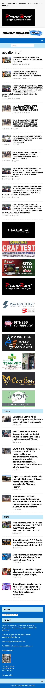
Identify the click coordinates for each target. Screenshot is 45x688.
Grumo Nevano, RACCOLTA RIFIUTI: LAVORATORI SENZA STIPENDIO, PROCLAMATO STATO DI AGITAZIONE (25, 108)
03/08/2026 (17, 548)
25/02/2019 (17, 112)
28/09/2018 (7, 179)
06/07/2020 (17, 78)
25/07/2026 (17, 563)
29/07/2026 (17, 442)
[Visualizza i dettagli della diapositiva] (18, 17)
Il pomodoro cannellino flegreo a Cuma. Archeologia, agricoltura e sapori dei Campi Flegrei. (28, 572)
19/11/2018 (7, 129)
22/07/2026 (17, 597)
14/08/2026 (17, 425)
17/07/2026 (17, 490)
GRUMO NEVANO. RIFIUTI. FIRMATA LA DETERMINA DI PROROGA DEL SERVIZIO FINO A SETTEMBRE (27, 60)
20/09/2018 (7, 215)
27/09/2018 (7, 197)
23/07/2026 (17, 577)
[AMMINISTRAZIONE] (6, 60)
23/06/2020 (7, 98)
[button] (42, 40)
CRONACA (7, 411)
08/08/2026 (17, 533)
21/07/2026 (17, 470)
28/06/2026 (17, 510)
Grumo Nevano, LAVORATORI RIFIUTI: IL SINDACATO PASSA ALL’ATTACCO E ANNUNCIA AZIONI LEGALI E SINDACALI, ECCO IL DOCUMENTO (26, 155)
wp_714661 (27, 64)
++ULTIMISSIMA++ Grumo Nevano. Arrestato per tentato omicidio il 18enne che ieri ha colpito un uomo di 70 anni (26, 435)
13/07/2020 (17, 64)
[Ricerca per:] (22, 45)
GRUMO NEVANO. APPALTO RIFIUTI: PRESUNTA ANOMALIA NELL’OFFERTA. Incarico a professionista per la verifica (27, 74)
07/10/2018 (7, 161)
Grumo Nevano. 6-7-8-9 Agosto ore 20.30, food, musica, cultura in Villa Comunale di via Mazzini (27, 543)
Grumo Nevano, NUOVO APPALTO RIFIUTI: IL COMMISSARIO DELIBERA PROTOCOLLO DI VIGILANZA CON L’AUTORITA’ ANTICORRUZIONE (27, 139)
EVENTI (6, 517)
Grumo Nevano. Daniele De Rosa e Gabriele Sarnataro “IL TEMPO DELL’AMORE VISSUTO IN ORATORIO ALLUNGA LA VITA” (27, 526)
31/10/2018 (7, 145)
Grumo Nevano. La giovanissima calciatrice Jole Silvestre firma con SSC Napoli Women (27, 557)
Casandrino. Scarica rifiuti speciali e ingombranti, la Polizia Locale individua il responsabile (28, 419)
